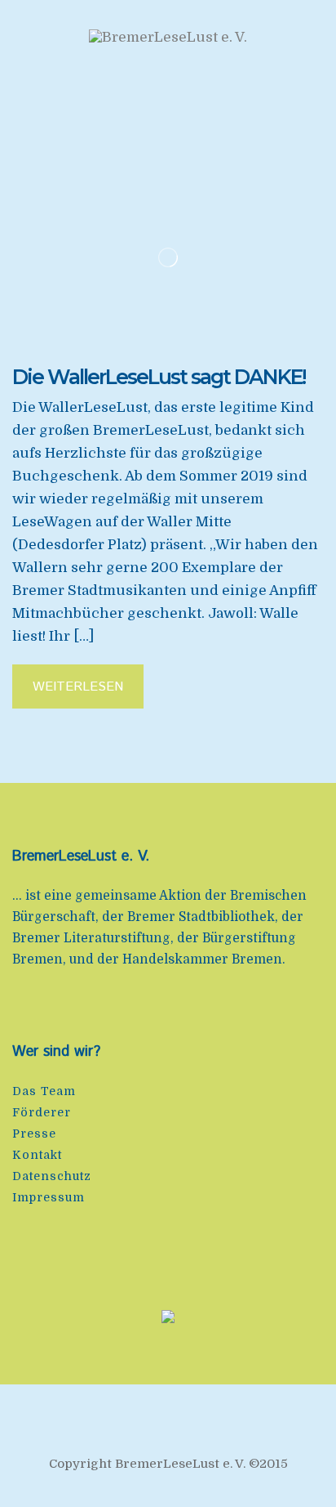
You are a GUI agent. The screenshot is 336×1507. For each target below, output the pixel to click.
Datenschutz (51, 1176)
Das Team (44, 1091)
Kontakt (37, 1154)
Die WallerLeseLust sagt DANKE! (158, 376)
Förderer (41, 1112)
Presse (34, 1133)
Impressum (48, 1197)
